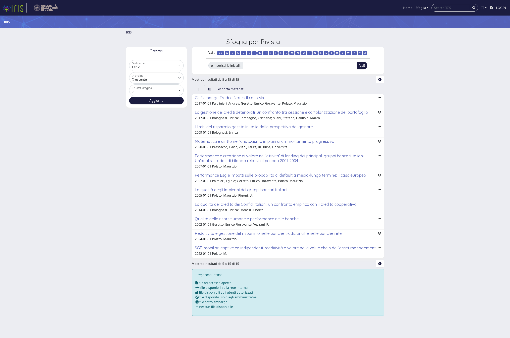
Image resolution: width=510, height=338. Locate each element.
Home (407, 8)
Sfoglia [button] (421, 8)
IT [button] (482, 8)
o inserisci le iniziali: (225, 65)
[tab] (200, 89)
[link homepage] (14, 8)
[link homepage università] (46, 8)
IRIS (129, 32)
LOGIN (501, 8)
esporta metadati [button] (231, 89)
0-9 (220, 53)
